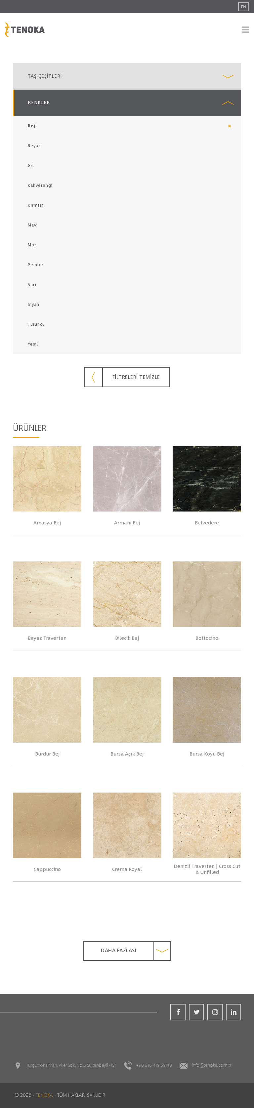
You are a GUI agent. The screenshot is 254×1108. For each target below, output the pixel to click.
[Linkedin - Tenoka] (233, 1012)
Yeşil (33, 344)
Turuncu (36, 324)
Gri (31, 166)
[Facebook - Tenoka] (178, 1012)
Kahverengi (40, 185)
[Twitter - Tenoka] (196, 1012)
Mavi (33, 225)
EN (243, 6)
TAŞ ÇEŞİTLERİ (45, 76)
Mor (32, 245)
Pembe (35, 265)
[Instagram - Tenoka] (215, 1012)
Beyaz (34, 146)
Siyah (33, 305)
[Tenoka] (25, 29)
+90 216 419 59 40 (154, 1065)
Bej (31, 126)
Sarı (32, 285)
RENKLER (39, 103)
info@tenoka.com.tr (211, 1065)
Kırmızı (36, 205)
